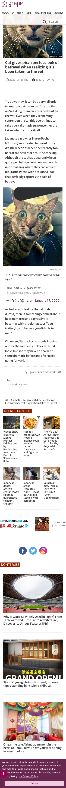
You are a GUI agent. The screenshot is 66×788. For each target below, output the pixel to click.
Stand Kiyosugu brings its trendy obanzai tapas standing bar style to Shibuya (31, 684)
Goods (58, 13)
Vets (24, 384)
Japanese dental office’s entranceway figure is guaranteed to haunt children (11, 493)
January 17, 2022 (47, 301)
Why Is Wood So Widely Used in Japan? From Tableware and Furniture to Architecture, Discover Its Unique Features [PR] (32, 620)
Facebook (23, 551)
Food (5, 13)
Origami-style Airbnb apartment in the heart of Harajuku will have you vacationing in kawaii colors (32, 748)
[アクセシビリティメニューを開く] (4, 774)
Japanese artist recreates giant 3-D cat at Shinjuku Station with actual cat (31, 492)
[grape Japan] (6, 400)
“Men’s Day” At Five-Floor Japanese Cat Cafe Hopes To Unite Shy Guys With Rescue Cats (51, 440)
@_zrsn (59, 56)
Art (28, 13)
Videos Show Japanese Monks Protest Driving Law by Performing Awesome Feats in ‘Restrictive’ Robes (10, 446)
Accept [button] (34, 783)
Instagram (43, 551)
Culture (17, 13)
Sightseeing (43, 13)
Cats (9, 384)
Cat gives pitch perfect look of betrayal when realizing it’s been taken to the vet (32, 67)
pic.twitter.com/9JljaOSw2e (26, 292)
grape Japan (12, 5)
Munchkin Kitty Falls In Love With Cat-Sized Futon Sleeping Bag (51, 490)
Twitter (17, 384)
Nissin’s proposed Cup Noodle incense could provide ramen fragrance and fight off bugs (31, 443)
